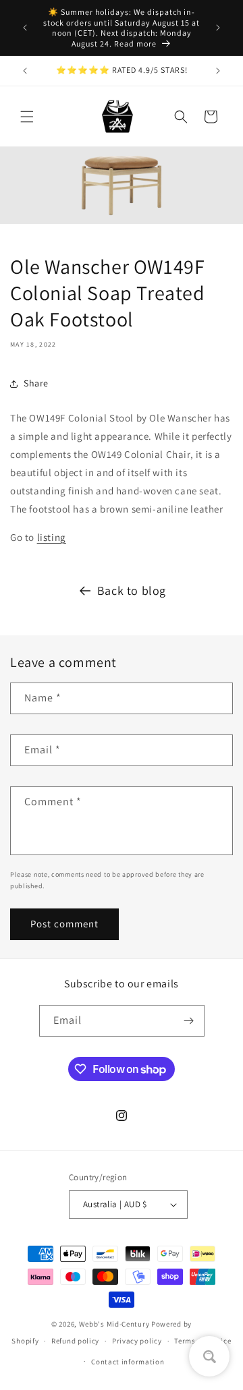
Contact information (127, 1361)
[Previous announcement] (25, 27)
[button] (27, 117)
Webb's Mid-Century (114, 1324)
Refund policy (75, 1340)
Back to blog (131, 590)
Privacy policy (137, 1340)
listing (51, 537)
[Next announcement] (218, 27)
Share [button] (36, 383)
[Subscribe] (189, 1021)
